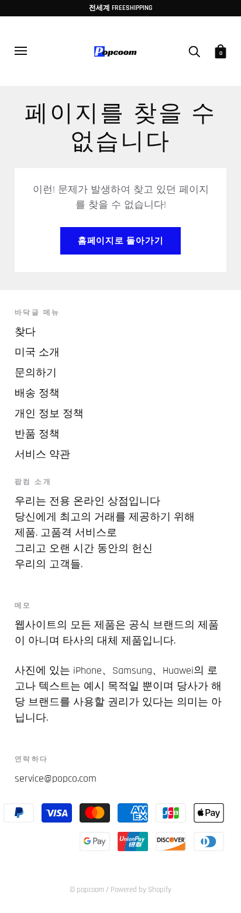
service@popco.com (56, 778)
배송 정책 (37, 393)
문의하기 (36, 372)
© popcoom (87, 889)
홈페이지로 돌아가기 (121, 240)
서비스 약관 (42, 454)
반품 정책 (37, 434)
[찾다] (194, 51)
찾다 (25, 332)
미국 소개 (37, 352)
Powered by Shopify (141, 889)
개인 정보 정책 (49, 413)
